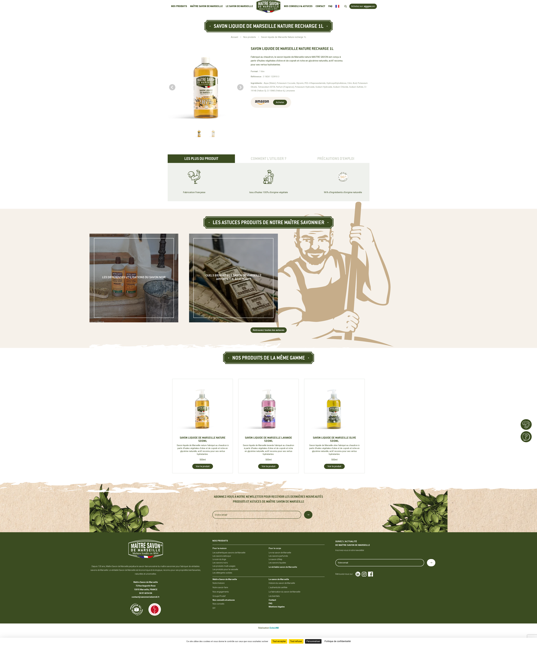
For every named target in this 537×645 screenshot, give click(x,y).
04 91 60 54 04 (145, 593)
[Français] (338, 6)
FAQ (330, 6)
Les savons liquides (277, 563)
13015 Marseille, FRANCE (145, 589)
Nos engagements (221, 592)
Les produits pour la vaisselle (225, 569)
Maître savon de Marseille (206, 6)
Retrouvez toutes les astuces (268, 330)
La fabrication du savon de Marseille (284, 592)
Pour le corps (275, 548)
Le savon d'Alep (275, 559)
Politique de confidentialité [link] (337, 641)
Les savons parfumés (278, 556)
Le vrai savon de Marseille (280, 553)
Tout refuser (296, 641)
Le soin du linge (219, 559)
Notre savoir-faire (220, 587)
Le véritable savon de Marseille (283, 567)
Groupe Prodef (219, 596)
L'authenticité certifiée (278, 587)
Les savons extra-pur (222, 556)
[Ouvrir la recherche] (345, 6)
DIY (214, 608)
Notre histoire (218, 583)
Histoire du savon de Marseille (282, 583)
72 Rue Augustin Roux (146, 586)
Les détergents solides (222, 573)
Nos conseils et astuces (224, 600)
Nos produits (179, 6)
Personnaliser (313, 641)
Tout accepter (279, 641)
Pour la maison (220, 548)
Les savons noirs (220, 563)
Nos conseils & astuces (298, 6)
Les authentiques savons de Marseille (229, 553)
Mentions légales (277, 607)
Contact (320, 6)
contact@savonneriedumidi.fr (146, 597)
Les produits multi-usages (224, 566)
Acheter (280, 102)
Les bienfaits (274, 596)
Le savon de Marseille (239, 6)
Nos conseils (218, 604)
